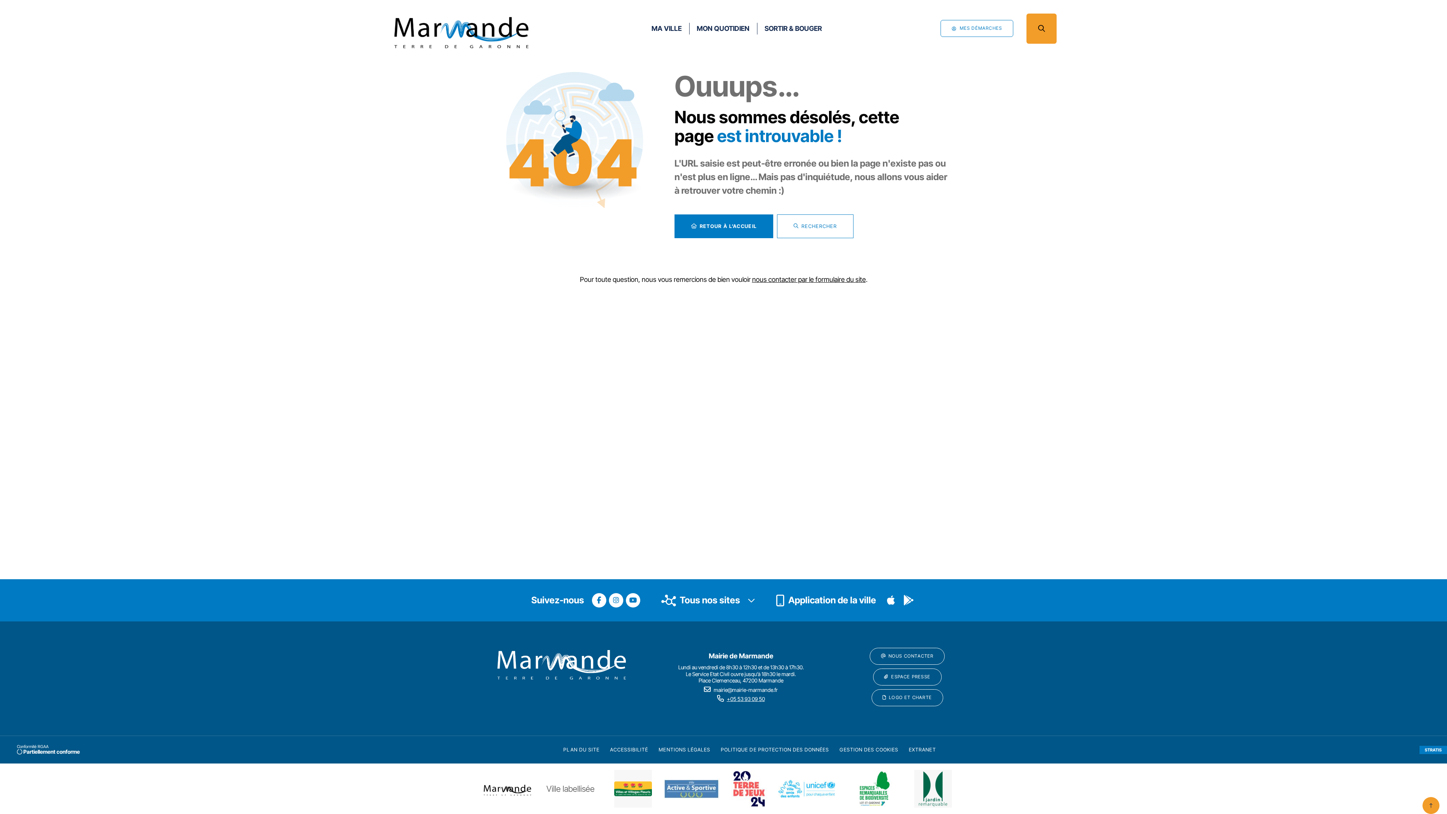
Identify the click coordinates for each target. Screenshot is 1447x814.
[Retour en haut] (1431, 805)
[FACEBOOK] (599, 600)
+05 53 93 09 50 (746, 699)
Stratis (1433, 750)
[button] (1041, 29)
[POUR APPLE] (891, 600)
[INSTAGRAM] (616, 600)
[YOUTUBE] (633, 600)
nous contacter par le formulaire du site (809, 279)
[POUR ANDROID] (908, 600)
